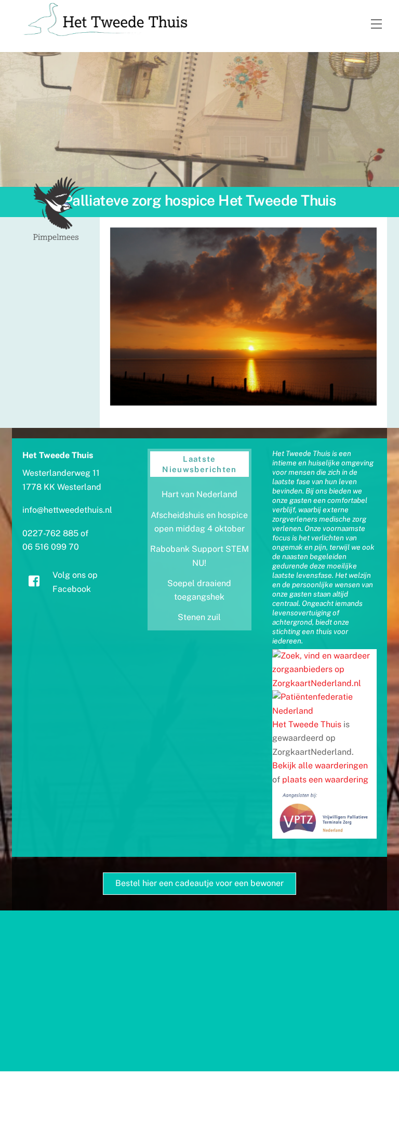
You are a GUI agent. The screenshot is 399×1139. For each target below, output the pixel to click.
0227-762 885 (50, 533)
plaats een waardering (325, 779)
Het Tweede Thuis (306, 724)
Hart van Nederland (199, 494)
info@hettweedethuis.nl (67, 510)
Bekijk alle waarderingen (320, 765)
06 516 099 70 (50, 547)
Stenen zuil (199, 617)
